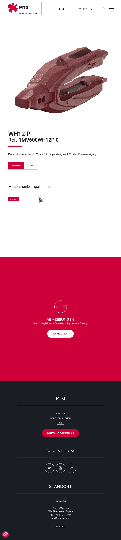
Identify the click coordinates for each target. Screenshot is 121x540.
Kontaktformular (60, 433)
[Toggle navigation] (111, 8)
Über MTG (60, 413)
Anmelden (60, 333)
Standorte (60, 526)
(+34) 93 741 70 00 (62, 514)
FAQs (60, 423)
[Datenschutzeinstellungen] (5, 534)
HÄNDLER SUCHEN (60, 418)
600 (31, 165)
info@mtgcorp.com (60, 518)
